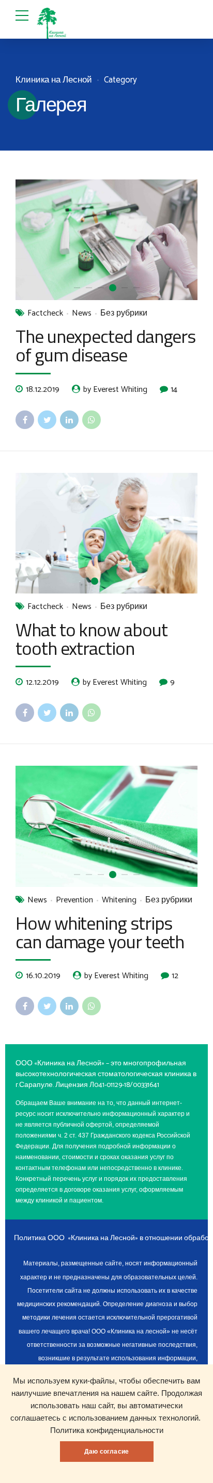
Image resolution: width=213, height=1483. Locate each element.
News (82, 313)
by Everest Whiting (115, 390)
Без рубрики (123, 313)
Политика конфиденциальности (106, 1430)
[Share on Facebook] (25, 419)
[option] (106, 240)
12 (175, 975)
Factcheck (45, 313)
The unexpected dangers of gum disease (105, 345)
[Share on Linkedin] (69, 419)
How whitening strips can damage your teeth (100, 932)
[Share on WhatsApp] (91, 419)
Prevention (74, 900)
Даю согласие (106, 1451)
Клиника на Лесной (54, 80)
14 (174, 389)
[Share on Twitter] (47, 419)
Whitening (119, 900)
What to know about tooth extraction (92, 638)
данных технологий (164, 1418)
